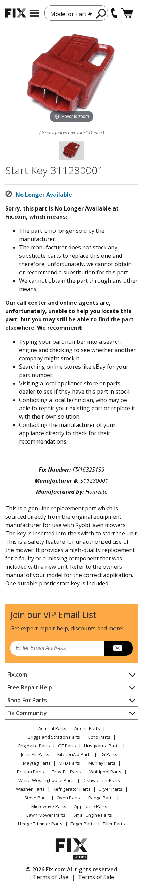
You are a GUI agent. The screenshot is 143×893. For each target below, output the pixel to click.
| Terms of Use (48, 877)
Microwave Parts (48, 806)
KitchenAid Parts (74, 754)
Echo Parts (99, 737)
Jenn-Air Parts (35, 754)
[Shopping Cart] (127, 13)
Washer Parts (30, 789)
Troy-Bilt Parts (66, 772)
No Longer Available (44, 194)
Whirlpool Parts (105, 772)
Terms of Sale (96, 877)
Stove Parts (36, 798)
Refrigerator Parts (72, 789)
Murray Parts (102, 763)
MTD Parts (69, 763)
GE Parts (67, 745)
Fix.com (17, 674)
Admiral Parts (52, 728)
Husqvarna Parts (102, 745)
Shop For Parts (27, 700)
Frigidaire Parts (34, 745)
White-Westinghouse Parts (46, 780)
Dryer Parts (111, 789)
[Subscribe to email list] (118, 648)
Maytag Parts (37, 763)
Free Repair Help (29, 687)
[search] (101, 13)
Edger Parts (82, 824)
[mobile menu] (34, 13)
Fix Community (27, 713)
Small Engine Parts (92, 815)
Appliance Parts (90, 806)
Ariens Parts (87, 728)
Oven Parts (68, 798)
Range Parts (101, 798)
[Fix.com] (15, 13)
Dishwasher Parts (101, 780)
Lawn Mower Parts (45, 815)
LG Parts (108, 754)
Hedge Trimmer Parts (40, 824)
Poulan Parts (30, 772)
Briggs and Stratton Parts (54, 737)
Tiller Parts (114, 824)
